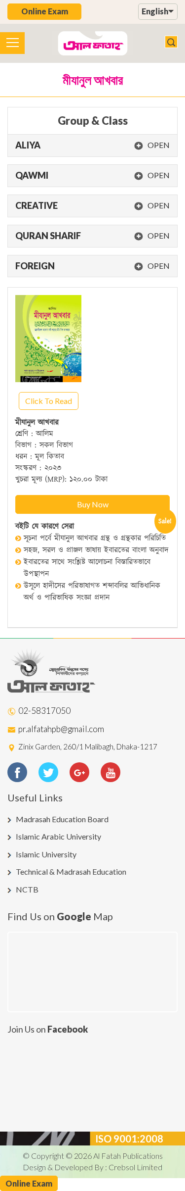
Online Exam (44, 11)
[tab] (92, 145)
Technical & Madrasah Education (71, 871)
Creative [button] (92, 206)
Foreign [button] (92, 266)
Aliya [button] (92, 145)
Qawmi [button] (92, 176)
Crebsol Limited (135, 1167)
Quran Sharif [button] (92, 236)
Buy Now (93, 504)
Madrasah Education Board (62, 819)
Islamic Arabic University (58, 836)
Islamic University (46, 854)
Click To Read (48, 400)
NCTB (27, 889)
